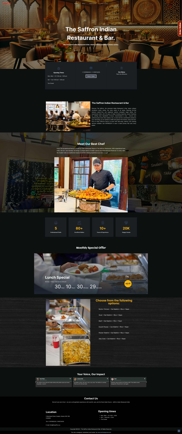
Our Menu (121, 72)
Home (76, 3)
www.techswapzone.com (104, 432)
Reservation (92, 3)
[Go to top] (179, 431)
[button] (35, 382)
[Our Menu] (121, 68)
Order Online (104, 3)
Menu (83, 3)
